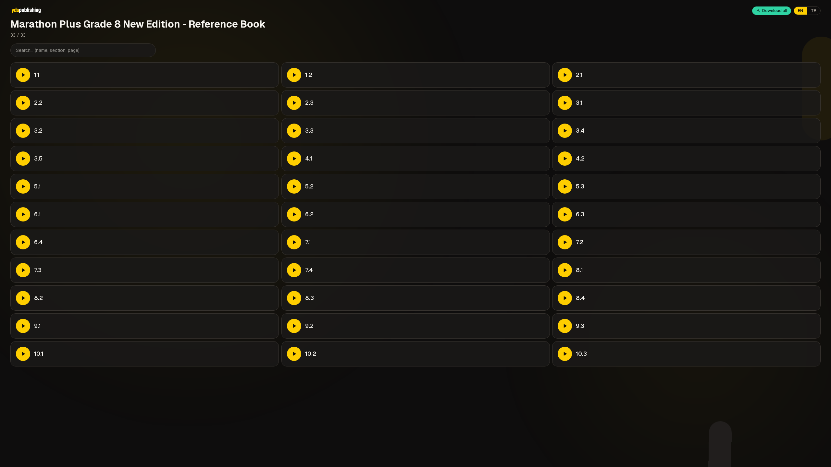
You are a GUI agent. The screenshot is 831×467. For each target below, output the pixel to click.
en (800, 10)
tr (813, 10)
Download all (774, 10)
